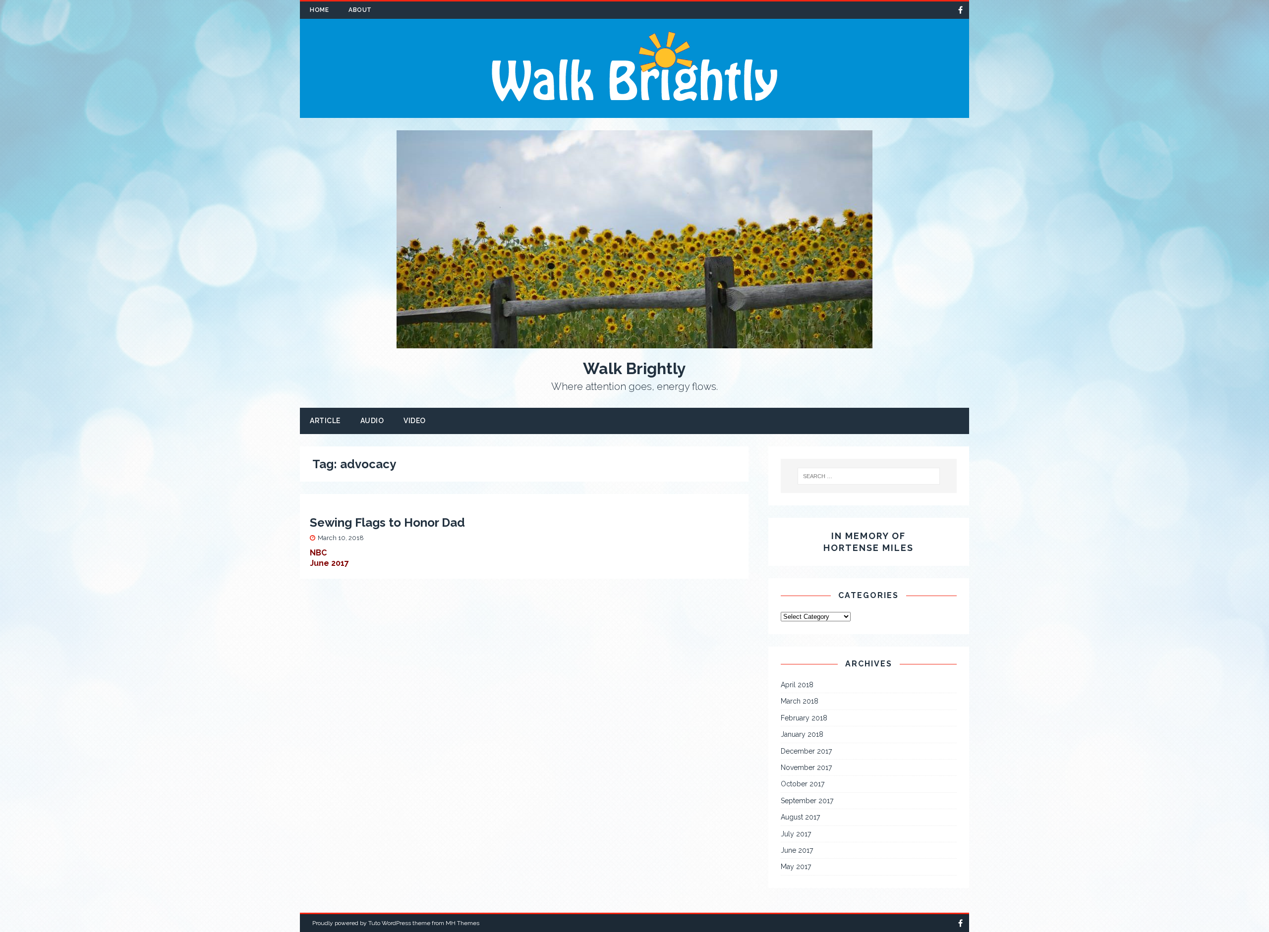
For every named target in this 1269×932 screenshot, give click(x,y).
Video (415, 421)
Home (319, 9)
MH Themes (462, 923)
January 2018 (802, 734)
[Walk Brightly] (634, 112)
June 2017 (797, 850)
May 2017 (796, 867)
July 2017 (796, 834)
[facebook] (960, 10)
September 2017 (807, 801)
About (360, 9)
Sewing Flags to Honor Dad (387, 522)
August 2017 (800, 817)
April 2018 (797, 685)
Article (325, 421)
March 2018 (799, 701)
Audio (372, 421)
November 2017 (806, 767)
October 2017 (802, 784)
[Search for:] (869, 476)
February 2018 (804, 718)
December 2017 (806, 751)
